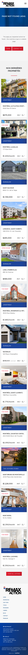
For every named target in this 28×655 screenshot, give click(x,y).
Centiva (16, 653)
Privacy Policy (10, 649)
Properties (6, 599)
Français (5, 618)
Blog (4, 613)
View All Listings (14, 573)
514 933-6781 (8, 632)
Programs (6, 607)
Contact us (18, 48)
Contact (5, 615)
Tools (5, 605)
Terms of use (18, 649)
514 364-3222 (8, 642)
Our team (5, 602)
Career (5, 610)
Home (8, 48)
